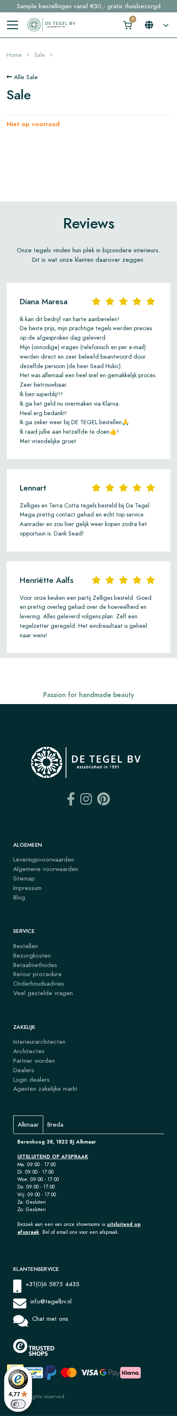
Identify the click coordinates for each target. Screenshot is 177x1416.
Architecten (28, 1051)
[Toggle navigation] (12, 25)
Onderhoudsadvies (38, 983)
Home (14, 55)
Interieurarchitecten (39, 1041)
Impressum (27, 887)
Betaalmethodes (35, 964)
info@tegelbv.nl (51, 1301)
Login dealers (31, 1079)
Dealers (23, 1070)
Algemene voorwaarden (45, 868)
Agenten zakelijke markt (45, 1088)
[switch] (18, 1404)
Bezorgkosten (32, 955)
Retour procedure (37, 974)
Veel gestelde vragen (43, 993)
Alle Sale (25, 77)
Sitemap (24, 878)
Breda (55, 1124)
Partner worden (34, 1060)
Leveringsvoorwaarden (43, 859)
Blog (19, 897)
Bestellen (25, 946)
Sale (39, 55)
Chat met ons (50, 1318)
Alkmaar (28, 1124)
